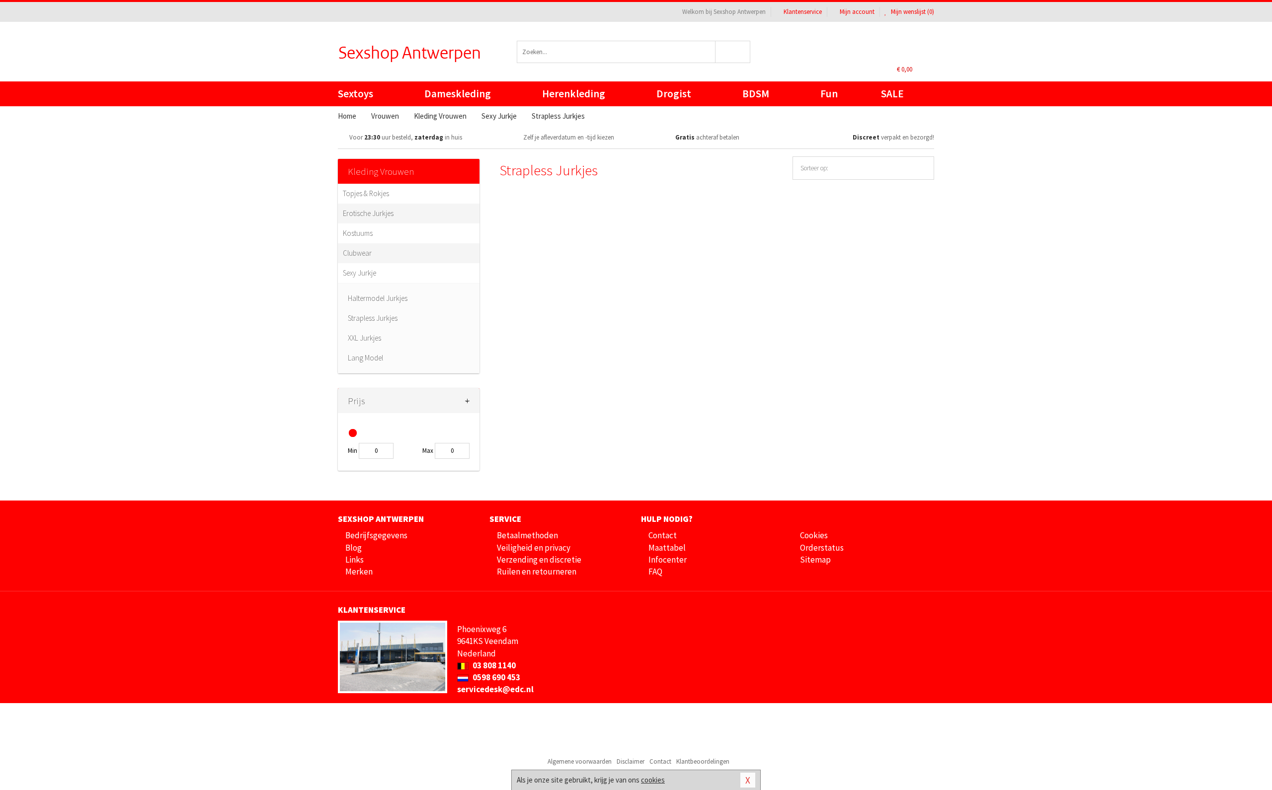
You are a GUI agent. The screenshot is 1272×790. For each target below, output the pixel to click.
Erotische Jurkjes (368, 213)
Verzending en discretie (539, 559)
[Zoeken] (733, 52)
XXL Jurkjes (364, 338)
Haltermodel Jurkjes (377, 298)
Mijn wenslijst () (911, 11)
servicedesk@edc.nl (495, 689)
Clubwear (357, 253)
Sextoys (355, 93)
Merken (359, 571)
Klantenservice (803, 11)
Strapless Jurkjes (373, 318)
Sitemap (815, 559)
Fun (829, 93)
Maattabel (667, 547)
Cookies (814, 535)
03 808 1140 (493, 665)
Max (427, 450)
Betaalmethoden (527, 535)
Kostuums (358, 233)
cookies (653, 780)
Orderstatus (822, 547)
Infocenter (667, 559)
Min (352, 450)
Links (354, 559)
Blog (353, 547)
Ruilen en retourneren (536, 571)
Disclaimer (630, 761)
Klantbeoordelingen (702, 761)
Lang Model (365, 357)
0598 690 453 (495, 677)
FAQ (655, 571)
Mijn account (857, 11)
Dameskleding (457, 93)
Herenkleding (573, 93)
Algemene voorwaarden (580, 761)
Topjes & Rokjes (366, 193)
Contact (662, 535)
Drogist (673, 93)
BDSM (755, 93)
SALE (892, 93)
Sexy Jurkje (359, 273)
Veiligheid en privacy (533, 547)
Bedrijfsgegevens (376, 535)
